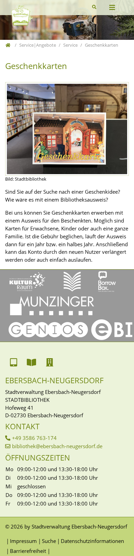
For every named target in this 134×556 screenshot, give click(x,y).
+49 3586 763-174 (34, 437)
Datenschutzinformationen (92, 540)
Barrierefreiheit (28, 550)
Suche (49, 540)
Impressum (23, 540)
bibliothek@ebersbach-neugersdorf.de (57, 446)
